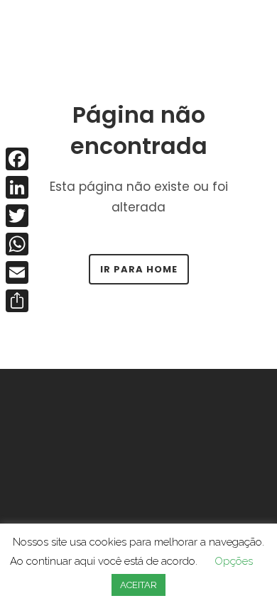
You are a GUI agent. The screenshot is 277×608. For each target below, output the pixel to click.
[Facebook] (17, 159)
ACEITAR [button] (138, 585)
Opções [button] (233, 561)
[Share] (17, 301)
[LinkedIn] (17, 187)
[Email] (17, 272)
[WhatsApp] (17, 244)
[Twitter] (17, 215)
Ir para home (139, 269)
